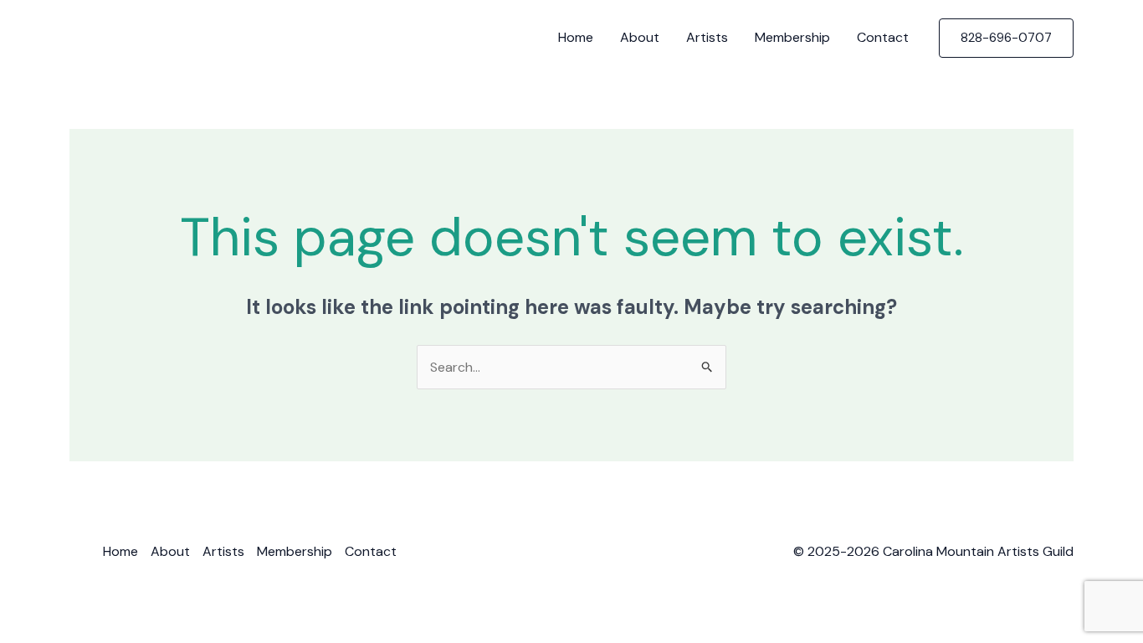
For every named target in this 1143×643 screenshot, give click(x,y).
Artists (707, 37)
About (639, 37)
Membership (792, 37)
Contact (883, 37)
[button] (1006, 38)
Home (575, 37)
